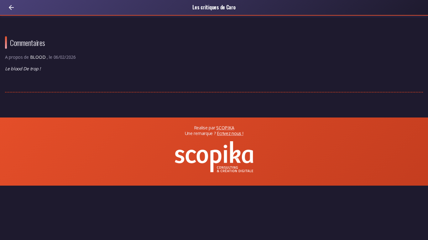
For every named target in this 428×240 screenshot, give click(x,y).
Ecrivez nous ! (230, 133)
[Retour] (11, 7)
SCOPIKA (225, 128)
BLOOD (38, 57)
